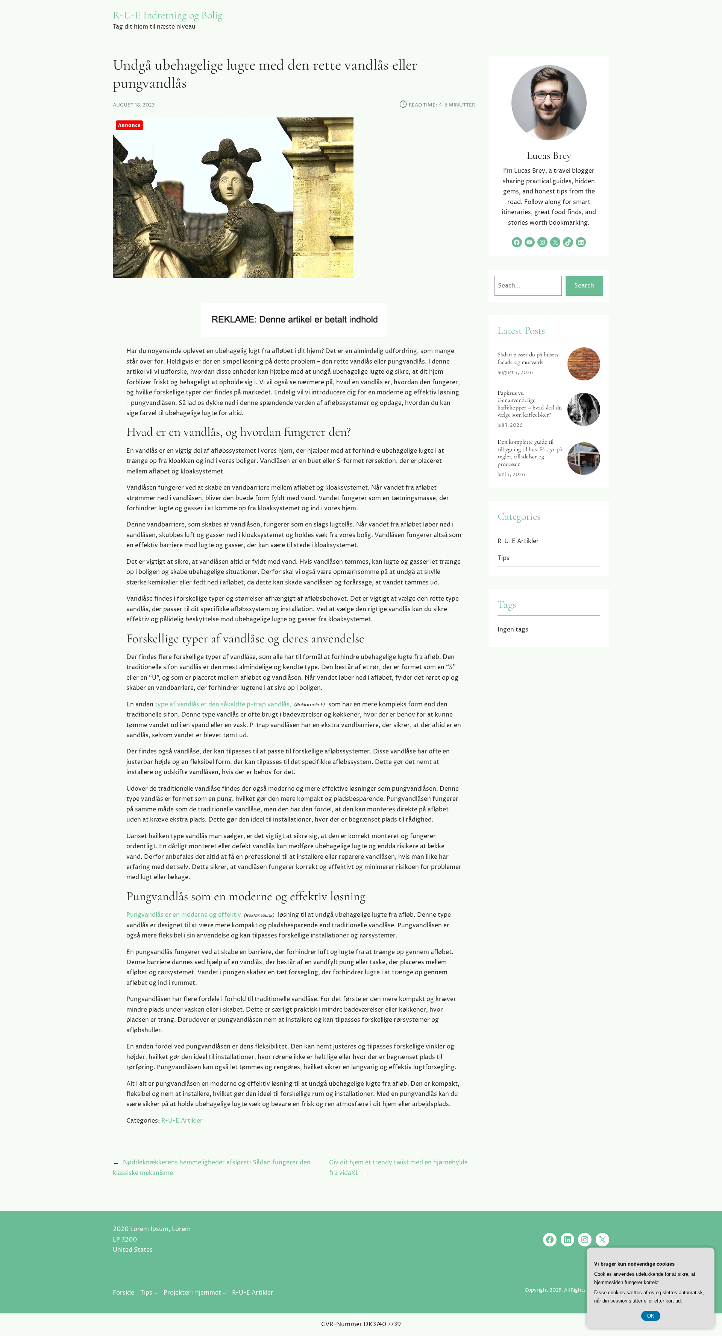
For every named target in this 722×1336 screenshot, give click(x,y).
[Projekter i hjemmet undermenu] (224, 1293)
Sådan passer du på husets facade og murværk (528, 358)
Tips (504, 558)
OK (650, 1316)
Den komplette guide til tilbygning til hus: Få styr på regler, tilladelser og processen (530, 452)
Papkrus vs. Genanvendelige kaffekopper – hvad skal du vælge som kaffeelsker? (530, 404)
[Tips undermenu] (156, 1293)
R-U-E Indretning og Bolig (167, 15)
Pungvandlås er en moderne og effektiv (183, 915)
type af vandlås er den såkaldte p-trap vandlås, (223, 704)
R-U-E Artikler (182, 1121)
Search (584, 286)
